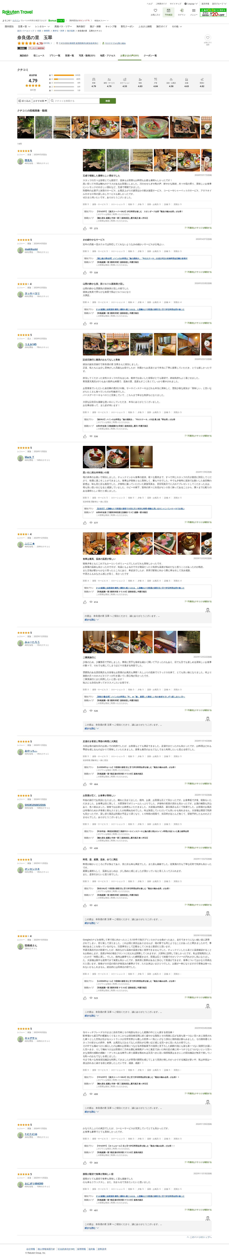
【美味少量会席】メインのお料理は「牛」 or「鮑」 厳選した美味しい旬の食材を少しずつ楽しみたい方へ (140, 696)
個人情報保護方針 (46, 1249)
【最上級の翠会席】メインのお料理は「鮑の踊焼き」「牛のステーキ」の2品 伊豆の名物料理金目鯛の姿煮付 (141, 258)
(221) (87, 55)
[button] (25, 127)
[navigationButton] (207, 126)
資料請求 (102, 1249)
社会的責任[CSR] (66, 1249)
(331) (129, 55)
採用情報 (81, 1249)
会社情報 (30, 1249)
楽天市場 (205, 4)
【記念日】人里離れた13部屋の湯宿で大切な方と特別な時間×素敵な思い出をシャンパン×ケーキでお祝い (140, 508)
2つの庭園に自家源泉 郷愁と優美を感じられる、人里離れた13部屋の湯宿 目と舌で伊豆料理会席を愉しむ (140, 309)
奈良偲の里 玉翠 (34, 37)
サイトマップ (175, 4)
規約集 (91, 1249)
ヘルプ (150, 4)
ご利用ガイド (161, 4)
